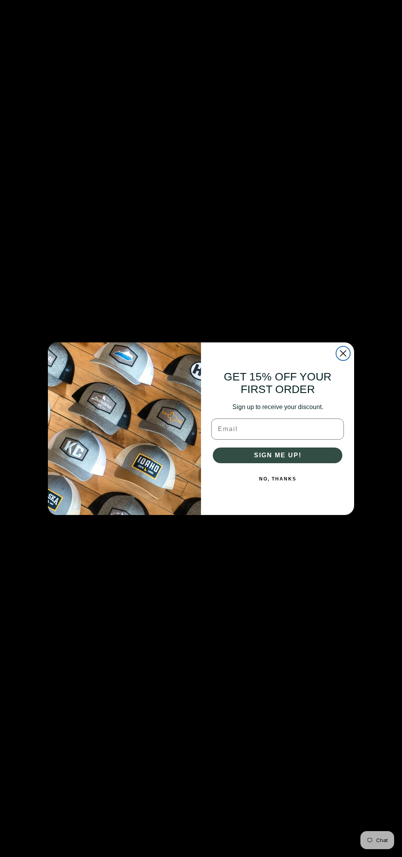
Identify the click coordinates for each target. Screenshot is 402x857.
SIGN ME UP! (278, 455)
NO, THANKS (277, 479)
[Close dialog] (343, 353)
